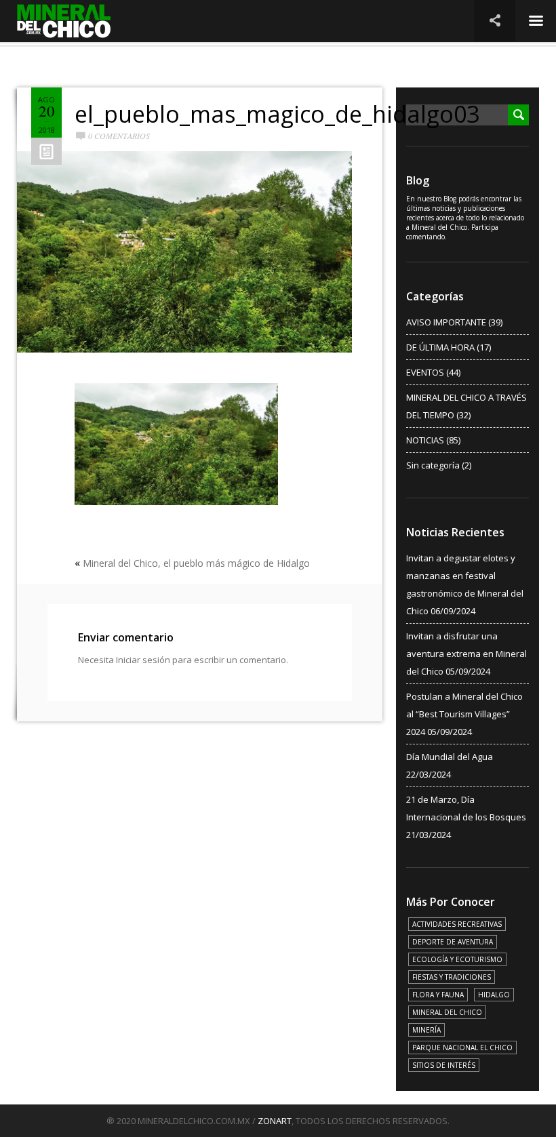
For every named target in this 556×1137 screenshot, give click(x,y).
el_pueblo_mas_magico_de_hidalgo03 (277, 113)
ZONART (275, 1121)
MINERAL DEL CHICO (447, 1012)
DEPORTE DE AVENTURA (452, 941)
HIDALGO (494, 994)
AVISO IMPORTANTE (446, 322)
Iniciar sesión (143, 660)
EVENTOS (425, 372)
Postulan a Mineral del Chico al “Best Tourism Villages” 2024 (464, 714)
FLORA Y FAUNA (438, 994)
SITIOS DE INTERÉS (443, 1065)
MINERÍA (426, 1030)
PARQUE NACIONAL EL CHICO (462, 1047)
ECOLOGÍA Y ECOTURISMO (457, 959)
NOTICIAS (425, 440)
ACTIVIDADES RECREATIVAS (457, 924)
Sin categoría (433, 465)
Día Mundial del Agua (449, 757)
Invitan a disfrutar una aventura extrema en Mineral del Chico (466, 653)
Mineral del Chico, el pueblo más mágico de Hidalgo (196, 563)
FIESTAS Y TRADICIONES (451, 977)
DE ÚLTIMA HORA (440, 347)
